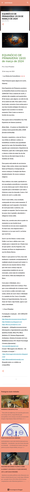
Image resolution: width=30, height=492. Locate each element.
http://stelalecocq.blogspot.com (12, 322)
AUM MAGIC (8, 3)
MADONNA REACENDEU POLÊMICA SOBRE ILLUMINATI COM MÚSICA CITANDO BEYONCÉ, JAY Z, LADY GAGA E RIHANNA (14, 469)
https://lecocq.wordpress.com (11, 324)
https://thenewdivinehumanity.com (13, 359)
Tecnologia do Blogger (16, 489)
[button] (3, 24)
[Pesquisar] (28, 3)
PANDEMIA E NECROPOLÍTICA (9, 409)
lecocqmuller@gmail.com (10, 346)
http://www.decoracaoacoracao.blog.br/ (14, 319)
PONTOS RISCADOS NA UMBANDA (10, 438)
